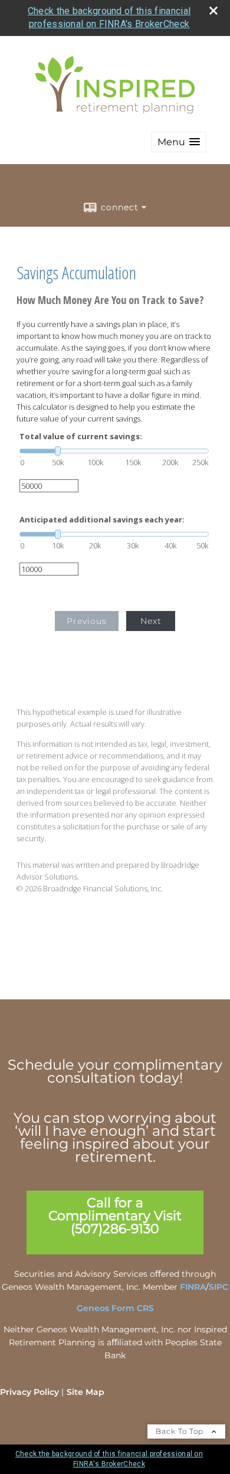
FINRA (193, 1287)
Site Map (85, 1392)
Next (151, 621)
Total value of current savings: (80, 436)
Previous (87, 621)
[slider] (114, 451)
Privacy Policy (29, 1392)
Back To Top (181, 1431)
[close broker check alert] (213, 10)
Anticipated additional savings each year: (102, 520)
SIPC (218, 1287)
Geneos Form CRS (115, 1308)
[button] (178, 142)
